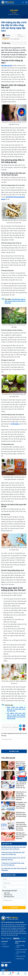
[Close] (26, 470)
